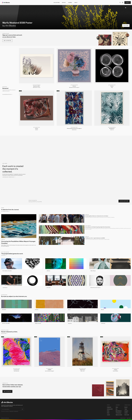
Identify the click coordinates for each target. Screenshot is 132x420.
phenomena (74, 129)
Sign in (127, 2)
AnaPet (36, 129)
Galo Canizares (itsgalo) (49, 370)
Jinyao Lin (112, 129)
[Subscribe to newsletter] (22, 409)
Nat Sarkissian (16, 370)
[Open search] (120, 2)
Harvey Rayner (115, 370)
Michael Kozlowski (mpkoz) (74, 87)
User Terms (11, 411)
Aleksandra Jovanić (36, 87)
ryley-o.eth (82, 370)
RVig (112, 87)
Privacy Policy (16, 411)
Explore (125, 25)
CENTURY (34, 201)
